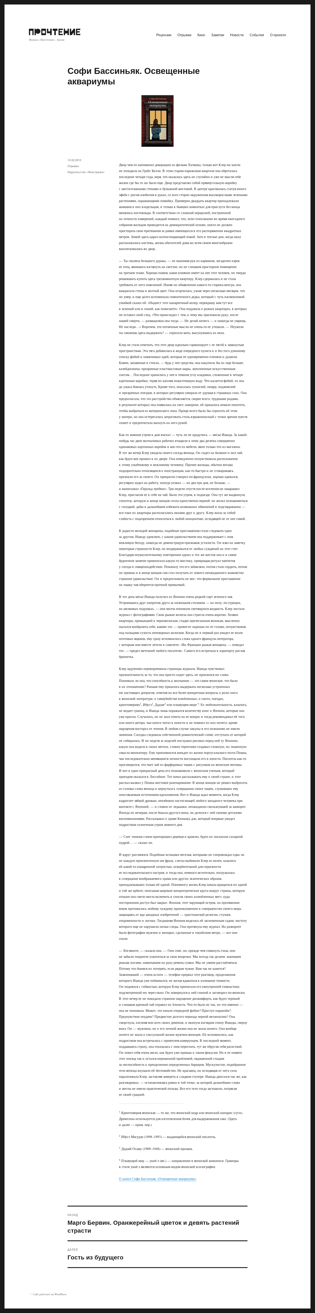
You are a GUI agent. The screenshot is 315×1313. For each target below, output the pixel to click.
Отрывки (184, 34)
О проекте (278, 34)
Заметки (217, 34)
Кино (201, 34)
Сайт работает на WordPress (49, 1294)
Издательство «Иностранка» (86, 172)
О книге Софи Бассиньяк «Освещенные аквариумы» (157, 1178)
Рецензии (163, 34)
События (257, 34)
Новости (237, 34)
